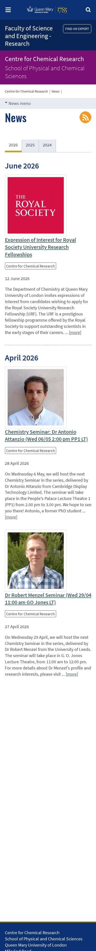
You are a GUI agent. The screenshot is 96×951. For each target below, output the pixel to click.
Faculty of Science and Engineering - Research (29, 36)
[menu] (8, 11)
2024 (47, 145)
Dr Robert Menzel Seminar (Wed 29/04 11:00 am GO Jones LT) (48, 599)
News (56, 91)
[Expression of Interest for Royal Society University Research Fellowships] (36, 205)
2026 (13, 145)
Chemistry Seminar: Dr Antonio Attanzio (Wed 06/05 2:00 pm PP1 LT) (46, 435)
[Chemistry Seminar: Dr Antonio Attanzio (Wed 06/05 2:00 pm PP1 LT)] (36, 397)
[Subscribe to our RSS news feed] (85, 116)
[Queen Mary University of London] (47, 15)
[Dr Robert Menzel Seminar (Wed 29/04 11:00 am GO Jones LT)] (36, 560)
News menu (20, 103)
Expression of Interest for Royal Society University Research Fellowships (40, 247)
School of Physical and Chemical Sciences (45, 72)
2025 (30, 145)
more (75, 332)
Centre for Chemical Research (44, 59)
